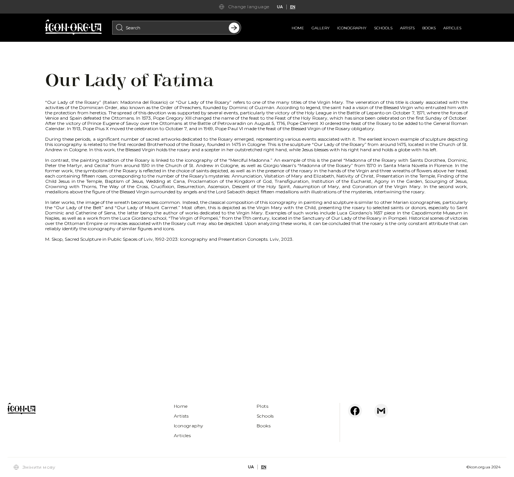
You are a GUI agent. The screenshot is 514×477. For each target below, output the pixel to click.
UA (280, 7)
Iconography (351, 28)
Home (298, 28)
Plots (262, 406)
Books (429, 28)
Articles (452, 28)
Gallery (321, 28)
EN (292, 7)
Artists (407, 28)
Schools (383, 28)
